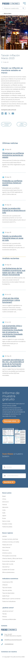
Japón (4, 515)
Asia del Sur (5, 567)
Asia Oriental (6, 547)
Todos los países (7, 526)
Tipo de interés (7, 587)
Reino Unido (6, 521)
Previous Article (7, 124)
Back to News (7, 13)
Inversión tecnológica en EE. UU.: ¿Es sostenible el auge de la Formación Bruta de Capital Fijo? (13, 363)
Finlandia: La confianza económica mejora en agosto (12, 183)
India (3, 510)
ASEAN (4, 536)
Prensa (4, 616)
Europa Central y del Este (10, 539)
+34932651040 (8, 644)
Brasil (4, 496)
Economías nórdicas (8, 561)
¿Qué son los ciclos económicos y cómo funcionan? (11, 300)
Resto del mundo (7, 564)
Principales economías (9, 556)
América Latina (7, 553)
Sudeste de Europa (8, 569)
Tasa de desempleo (8, 593)
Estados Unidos (7, 524)
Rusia (4, 518)
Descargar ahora (10, 421)
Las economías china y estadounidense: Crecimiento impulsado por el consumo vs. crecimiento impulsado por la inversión (12, 331)
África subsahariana (8, 572)
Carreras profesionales (9, 619)
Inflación (5, 585)
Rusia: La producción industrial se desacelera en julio (14, 210)
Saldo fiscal (5, 596)
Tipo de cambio (7, 590)
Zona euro (5, 502)
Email (4, 472)
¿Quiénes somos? (7, 611)
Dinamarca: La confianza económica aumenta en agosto (13, 155)
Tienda (4, 614)
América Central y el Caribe (10, 542)
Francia (4, 504)
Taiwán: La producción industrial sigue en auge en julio (12, 238)
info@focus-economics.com (13, 639)
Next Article (21, 124)
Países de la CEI (7, 544)
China (4, 499)
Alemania (5, 507)
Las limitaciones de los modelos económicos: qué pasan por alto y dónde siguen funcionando (13, 271)
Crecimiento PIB (7, 582)
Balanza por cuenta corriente (11, 598)
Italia (3, 513)
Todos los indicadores (9, 601)
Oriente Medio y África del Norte (12, 558)
